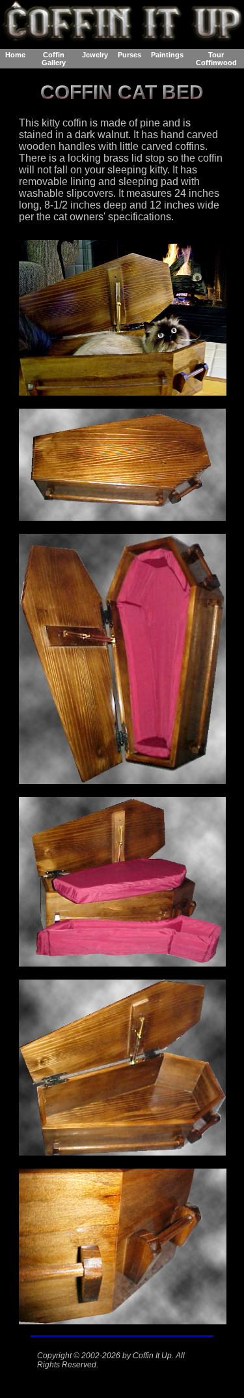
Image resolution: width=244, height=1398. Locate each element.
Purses (129, 55)
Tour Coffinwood (216, 58)
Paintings (167, 55)
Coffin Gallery (54, 58)
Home (15, 55)
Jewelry (95, 55)
